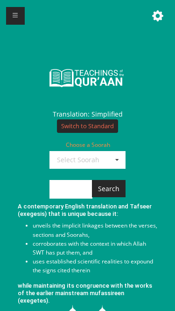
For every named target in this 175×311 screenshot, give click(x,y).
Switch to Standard (87, 126)
